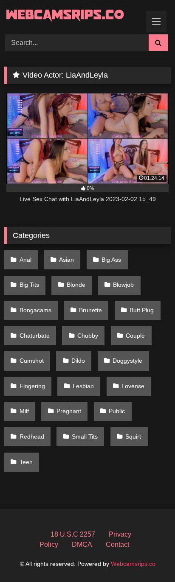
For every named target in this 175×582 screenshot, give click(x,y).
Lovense (132, 386)
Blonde (76, 284)
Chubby (87, 335)
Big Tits (29, 284)
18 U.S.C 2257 (73, 534)
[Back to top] (148, 556)
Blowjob (123, 284)
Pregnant (68, 411)
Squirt (133, 436)
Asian (66, 259)
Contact (117, 544)
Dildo (78, 360)
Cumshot (32, 360)
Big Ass (111, 259)
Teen (26, 462)
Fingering (32, 386)
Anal (25, 259)
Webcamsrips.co (133, 563)
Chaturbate (35, 335)
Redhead (32, 436)
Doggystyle (127, 360)
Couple (135, 335)
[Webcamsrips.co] (71, 16)
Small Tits (85, 436)
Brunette (90, 310)
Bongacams (35, 310)
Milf (24, 411)
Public (117, 411)
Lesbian (83, 386)
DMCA (82, 544)
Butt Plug (142, 310)
